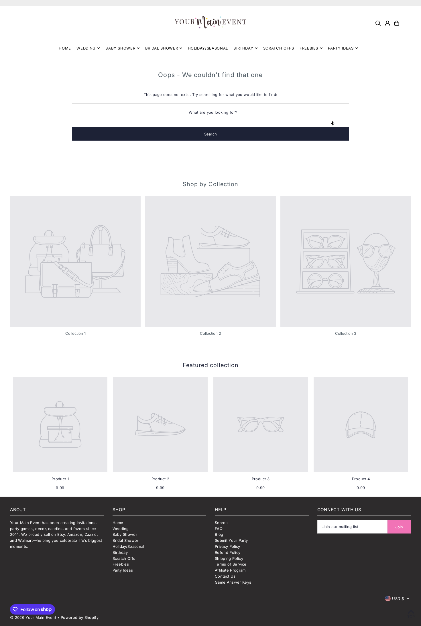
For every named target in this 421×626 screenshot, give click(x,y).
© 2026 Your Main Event (33, 617)
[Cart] (396, 23)
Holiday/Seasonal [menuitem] (208, 48)
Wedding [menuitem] (86, 48)
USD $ (398, 598)
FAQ (219, 528)
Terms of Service (230, 564)
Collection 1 (75, 333)
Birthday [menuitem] (243, 48)
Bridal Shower (126, 540)
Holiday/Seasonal (128, 546)
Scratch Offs (124, 558)
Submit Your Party (231, 540)
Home (118, 522)
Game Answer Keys (233, 582)
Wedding (121, 528)
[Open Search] (378, 23)
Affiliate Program (230, 570)
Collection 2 (210, 333)
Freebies (121, 564)
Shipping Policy (229, 558)
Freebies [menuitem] (309, 48)
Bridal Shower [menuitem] (161, 48)
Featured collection (211, 365)
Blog (219, 534)
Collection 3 (345, 333)
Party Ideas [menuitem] (340, 48)
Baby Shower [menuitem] (120, 48)
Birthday (120, 552)
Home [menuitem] (65, 48)
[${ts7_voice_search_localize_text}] (332, 123)
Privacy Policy (227, 546)
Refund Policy (227, 552)
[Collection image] (75, 261)
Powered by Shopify (80, 617)
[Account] (387, 23)
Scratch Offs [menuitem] (278, 48)
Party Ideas (123, 570)
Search (221, 522)
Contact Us (225, 576)
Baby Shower (125, 534)
